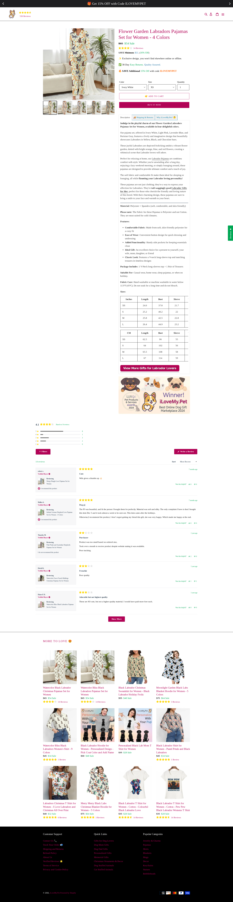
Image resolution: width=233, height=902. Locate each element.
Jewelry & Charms (152, 841)
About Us (47, 857)
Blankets (147, 853)
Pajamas (147, 845)
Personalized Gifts (103, 853)
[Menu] (223, 14)
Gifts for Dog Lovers (104, 841)
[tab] (125, 117)
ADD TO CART (154, 96)
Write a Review (188, 452)
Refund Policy (50, 853)
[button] (131, 48)
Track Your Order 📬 (53, 845)
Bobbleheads (149, 873)
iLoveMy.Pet (55, 893)
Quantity (181, 82)
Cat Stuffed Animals (103, 869)
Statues (146, 869)
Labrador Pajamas (160, 158)
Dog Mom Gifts (101, 845)
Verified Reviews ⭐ (53, 861)
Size (150, 82)
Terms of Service (51, 865)
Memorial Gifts (101, 857)
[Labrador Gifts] (149, 370)
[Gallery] (78, 72)
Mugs (145, 857)
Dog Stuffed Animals (104, 865)
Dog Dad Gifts (101, 849)
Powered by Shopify (68, 893)
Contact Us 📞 (50, 841)
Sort (174, 462)
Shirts (146, 849)
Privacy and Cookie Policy (55, 869)
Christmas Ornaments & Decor (108, 861)
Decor (146, 861)
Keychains (148, 865)
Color (121, 82)
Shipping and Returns (53, 849)
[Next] (110, 64)
